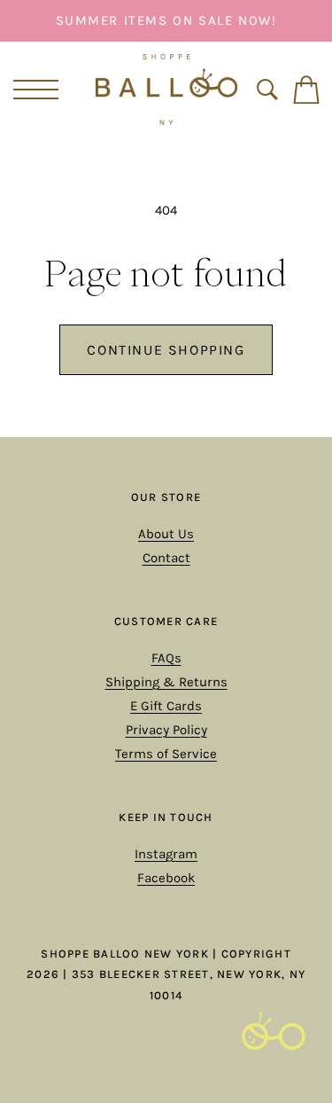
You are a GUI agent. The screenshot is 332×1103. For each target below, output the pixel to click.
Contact (166, 558)
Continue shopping (165, 349)
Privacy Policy (166, 730)
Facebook (166, 878)
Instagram (166, 854)
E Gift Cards (166, 706)
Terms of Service (166, 754)
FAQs (166, 658)
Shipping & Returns (166, 682)
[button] (32, 89)
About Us (166, 534)
